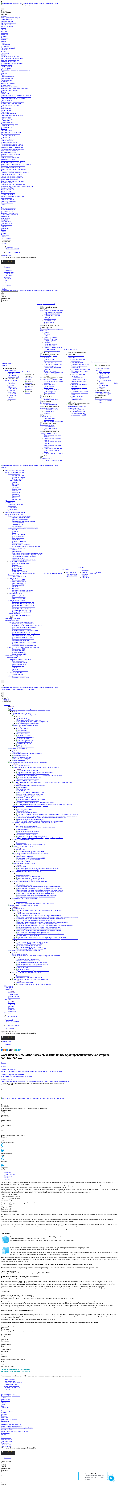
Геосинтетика (16, 752)
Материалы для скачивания (9, 1419)
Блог (2, 1406)
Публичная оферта (7, 1429)
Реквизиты (4, 1417)
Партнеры (4, 1412)
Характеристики (9, 1174)
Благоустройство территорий (21, 765)
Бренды (3, 1402)
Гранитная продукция (22, 875)
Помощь (3, 1434)
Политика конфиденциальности (11, 1424)
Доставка (7, 1179)
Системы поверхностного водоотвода (28, 913)
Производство (5, 1399)
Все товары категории (8, 1394)
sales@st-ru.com (7, 255)
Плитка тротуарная (22, 728)
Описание (7, 1172)
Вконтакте (7, 267)
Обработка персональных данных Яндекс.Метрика (17, 1428)
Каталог (10, 708)
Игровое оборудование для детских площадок (30, 785)
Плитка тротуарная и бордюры (22, 713)
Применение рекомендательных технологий (15, 1431)
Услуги (3, 1404)
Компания (11, 1003)
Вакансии (4, 1414)
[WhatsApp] (15, 1050)
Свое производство (7, 1411)
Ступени (50, 1081)
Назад (12, 706)
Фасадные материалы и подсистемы (27, 959)
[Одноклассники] (4, 1050)
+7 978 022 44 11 (6, 238)
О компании (5, 1407)
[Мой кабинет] (1, 684)
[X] (10, 1050)
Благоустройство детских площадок (27, 770)
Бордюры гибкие (21, 866)
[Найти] (2, 9)
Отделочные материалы (19, 954)
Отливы (45, 1081)
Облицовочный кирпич (23, 1081)
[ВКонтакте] (2, 1050)
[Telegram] (20, 1050)
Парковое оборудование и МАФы (26, 826)
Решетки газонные (21, 902)
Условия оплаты (6, 1438)
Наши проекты (5, 1401)
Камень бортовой (21, 718)
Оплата (6, 1177)
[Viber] (12, 1050)
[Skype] (17, 1050)
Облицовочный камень (8, 1081)
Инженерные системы (19, 908)
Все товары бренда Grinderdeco (10, 1396)
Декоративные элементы (61, 1081)
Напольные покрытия (22, 976)
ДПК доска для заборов (11, 1386)
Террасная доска (21, 843)
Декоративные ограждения (24, 856)
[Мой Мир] (7, 1050)
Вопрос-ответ (5, 1443)
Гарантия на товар (6, 1441)
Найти (3, 1465)
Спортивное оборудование (24, 809)
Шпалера (7, 1389)
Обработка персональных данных (11, 1426)
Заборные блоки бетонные (24, 885)
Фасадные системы (10, 1384)
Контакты (4, 1416)
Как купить (11, 993)
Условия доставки (6, 1439)
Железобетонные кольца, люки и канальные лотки (32, 942)
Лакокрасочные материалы (24, 982)
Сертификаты (5, 1433)
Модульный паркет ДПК (12, 1387)
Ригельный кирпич (37, 1081)
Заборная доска (20, 849)
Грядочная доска (10, 1381)
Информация (5, 1421)
